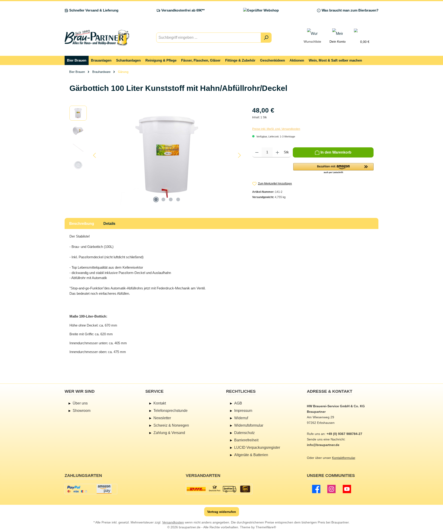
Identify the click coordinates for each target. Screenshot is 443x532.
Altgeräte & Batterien (251, 455)
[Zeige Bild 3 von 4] (171, 199)
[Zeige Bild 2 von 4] (163, 199)
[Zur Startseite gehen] (97, 38)
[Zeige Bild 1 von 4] (156, 199)
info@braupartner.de (323, 445)
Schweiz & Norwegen (171, 425)
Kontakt (159, 403)
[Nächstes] (239, 155)
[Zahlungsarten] (91, 489)
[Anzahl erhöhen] (277, 152)
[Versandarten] (219, 489)
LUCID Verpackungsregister (257, 447)
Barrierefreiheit (246, 440)
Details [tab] (109, 224)
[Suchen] (266, 38)
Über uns (80, 403)
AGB (238, 403)
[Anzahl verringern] (257, 152)
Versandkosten (173, 522)
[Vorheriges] (94, 155)
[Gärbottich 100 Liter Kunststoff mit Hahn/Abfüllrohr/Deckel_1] (167, 155)
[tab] (82, 223)
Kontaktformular (343, 458)
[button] (333, 168)
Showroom (81, 411)
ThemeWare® (266, 527)
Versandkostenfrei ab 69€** (183, 10)
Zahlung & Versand (169, 433)
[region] (156, 155)
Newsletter (162, 418)
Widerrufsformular (248, 425)
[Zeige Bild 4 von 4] (178, 199)
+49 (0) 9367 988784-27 (344, 434)
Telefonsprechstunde (170, 411)
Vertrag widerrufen (221, 512)
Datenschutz (244, 433)
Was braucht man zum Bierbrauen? (350, 10)
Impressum (243, 411)
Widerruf (241, 418)
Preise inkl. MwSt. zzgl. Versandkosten (276, 129)
